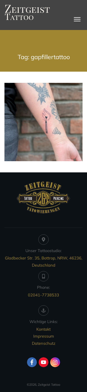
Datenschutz (43, 343)
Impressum (43, 336)
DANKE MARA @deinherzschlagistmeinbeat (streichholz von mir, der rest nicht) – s (43, 122)
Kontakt (43, 329)
